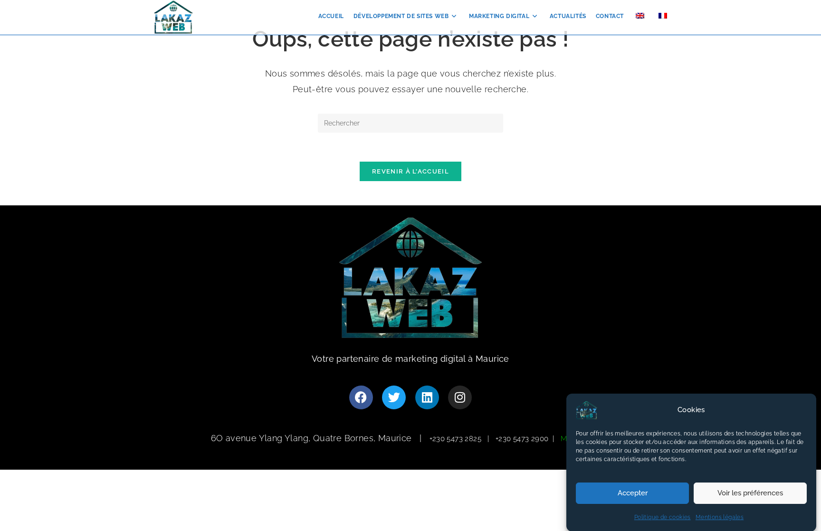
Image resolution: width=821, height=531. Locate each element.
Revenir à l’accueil (410, 171)
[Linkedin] (427, 397)
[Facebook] (361, 397)
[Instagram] (460, 397)
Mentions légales (720, 517)
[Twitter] (394, 397)
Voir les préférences (750, 493)
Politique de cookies (662, 517)
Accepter (633, 493)
